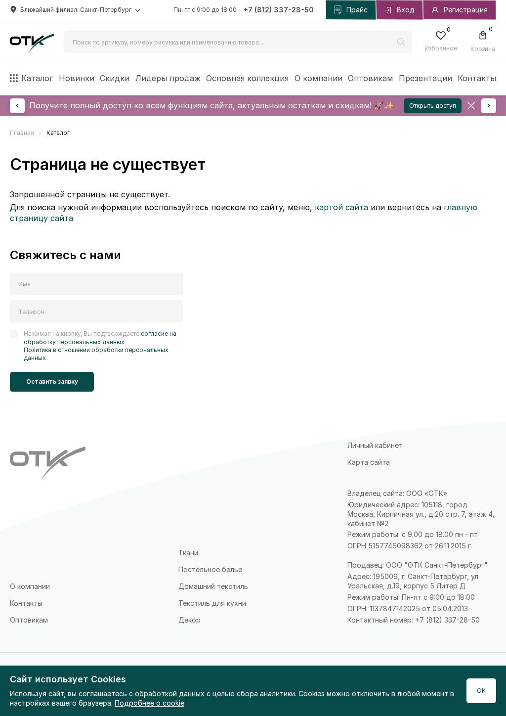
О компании (318, 78)
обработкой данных (170, 693)
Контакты (477, 78)
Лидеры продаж (168, 78)
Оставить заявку (52, 381)
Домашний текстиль (213, 586)
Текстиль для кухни (212, 603)
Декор (189, 620)
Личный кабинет (375, 445)
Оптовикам (370, 78)
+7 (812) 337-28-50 (279, 9)
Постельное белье (210, 569)
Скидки (114, 78)
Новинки (76, 78)
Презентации (425, 78)
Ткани (188, 552)
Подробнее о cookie (149, 703)
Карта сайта (368, 462)
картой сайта (341, 207)
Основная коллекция (247, 78)
